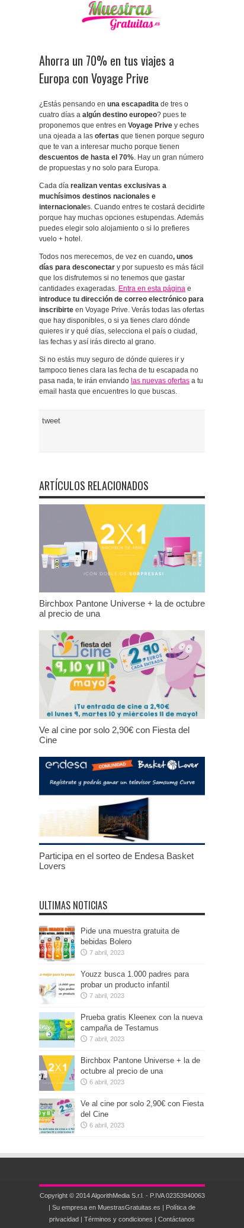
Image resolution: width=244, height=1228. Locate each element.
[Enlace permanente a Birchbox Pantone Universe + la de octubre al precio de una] (122, 589)
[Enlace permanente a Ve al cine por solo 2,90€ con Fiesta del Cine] (122, 716)
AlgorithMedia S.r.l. (117, 1195)
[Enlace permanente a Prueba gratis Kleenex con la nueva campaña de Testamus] (57, 1045)
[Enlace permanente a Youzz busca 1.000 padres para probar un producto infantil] (57, 1001)
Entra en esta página (151, 288)
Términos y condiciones (118, 1219)
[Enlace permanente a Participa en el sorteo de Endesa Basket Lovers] (122, 842)
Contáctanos (176, 1219)
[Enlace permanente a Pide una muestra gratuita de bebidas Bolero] (57, 958)
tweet (51, 420)
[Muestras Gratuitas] (122, 21)
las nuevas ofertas (160, 381)
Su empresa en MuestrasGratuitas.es (106, 1207)
